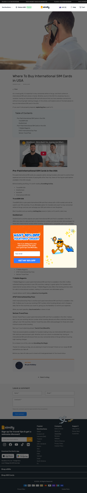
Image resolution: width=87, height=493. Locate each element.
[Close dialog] (72, 230)
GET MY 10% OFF (26, 260)
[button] (7, 7)
